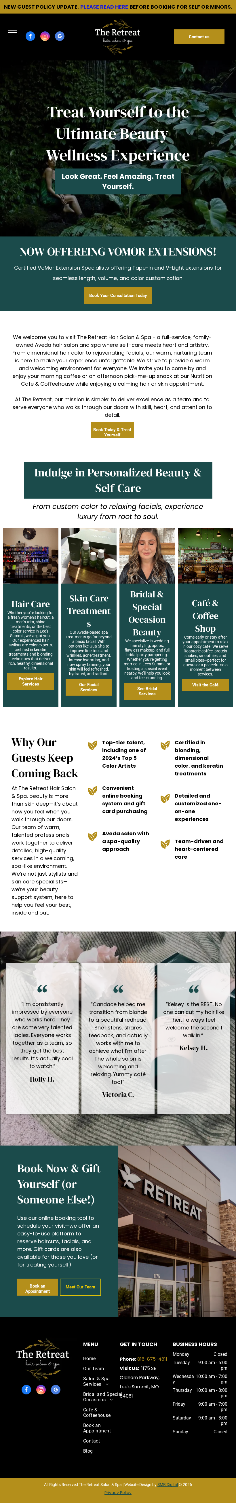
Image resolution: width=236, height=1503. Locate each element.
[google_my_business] (59, 36)
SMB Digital (167, 1484)
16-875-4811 (153, 1359)
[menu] (12, 30)
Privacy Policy (118, 1493)
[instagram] (45, 36)
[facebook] (30, 36)
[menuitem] (103, 1359)
